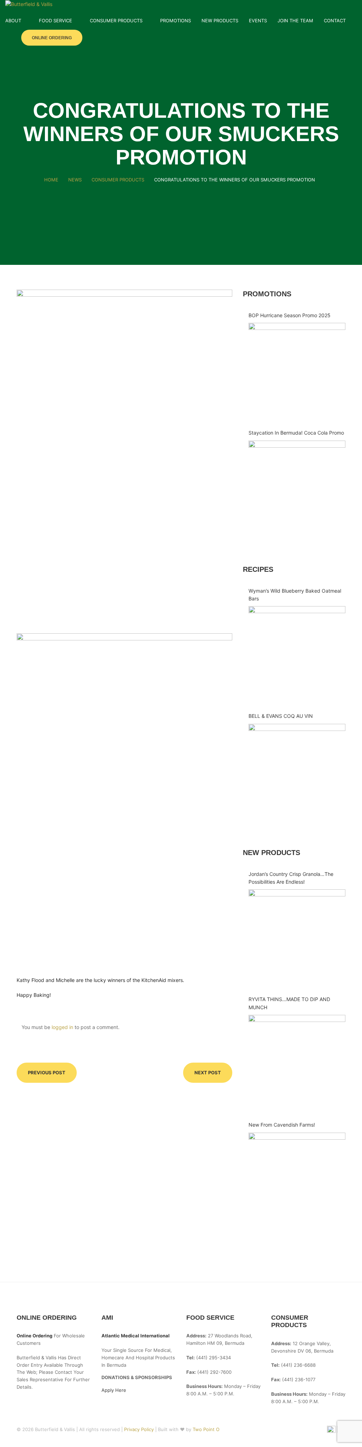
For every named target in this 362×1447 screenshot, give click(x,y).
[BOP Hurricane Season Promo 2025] (297, 371)
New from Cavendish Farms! (282, 1125)
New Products (220, 20)
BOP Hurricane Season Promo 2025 (290, 315)
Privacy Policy (139, 1429)
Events (258, 20)
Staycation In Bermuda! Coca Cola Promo (296, 433)
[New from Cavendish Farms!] (297, 1181)
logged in (62, 1027)
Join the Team (295, 20)
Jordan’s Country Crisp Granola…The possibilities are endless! (291, 878)
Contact (335, 20)
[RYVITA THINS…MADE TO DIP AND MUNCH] (297, 1063)
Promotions (175, 20)
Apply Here (113, 1390)
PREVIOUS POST (46, 1072)
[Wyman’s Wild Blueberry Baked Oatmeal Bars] (297, 654)
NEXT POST (207, 1072)
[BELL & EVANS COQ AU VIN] (297, 772)
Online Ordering (52, 37)
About (13, 20)
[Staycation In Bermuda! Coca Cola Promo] (297, 489)
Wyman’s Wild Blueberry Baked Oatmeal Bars (295, 595)
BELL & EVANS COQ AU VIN (281, 716)
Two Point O (206, 1429)
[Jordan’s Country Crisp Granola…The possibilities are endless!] (297, 937)
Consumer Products (116, 20)
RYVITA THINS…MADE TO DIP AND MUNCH (289, 1003)
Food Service (55, 20)
